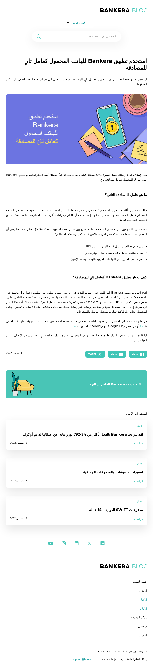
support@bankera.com (86, 659)
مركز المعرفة (139, 617)
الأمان (143, 608)
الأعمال (143, 635)
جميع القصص (139, 581)
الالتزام (143, 590)
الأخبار (143, 599)
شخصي (142, 626)
